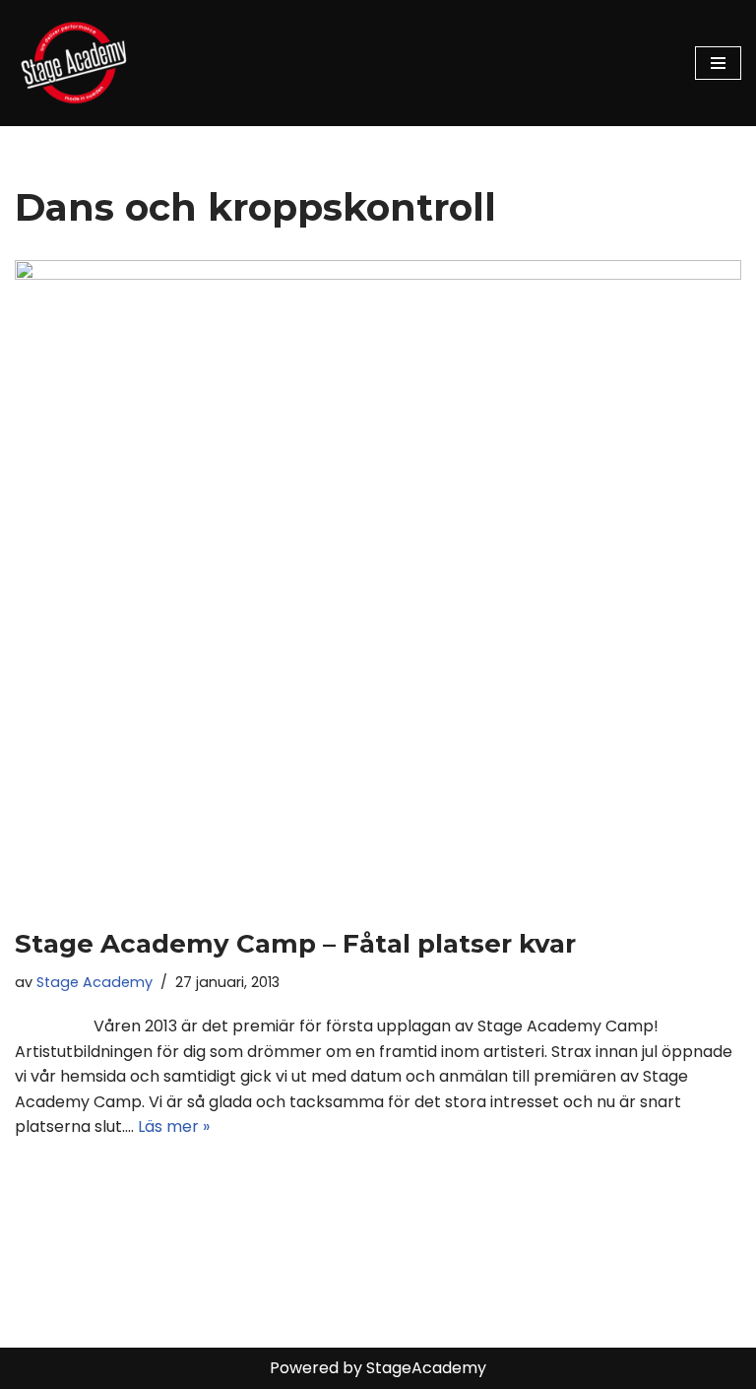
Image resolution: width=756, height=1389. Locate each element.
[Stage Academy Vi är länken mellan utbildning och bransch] (74, 63)
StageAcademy (426, 1367)
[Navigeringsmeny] (718, 63)
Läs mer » (174, 1126)
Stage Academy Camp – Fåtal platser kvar (295, 943)
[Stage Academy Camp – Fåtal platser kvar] (378, 583)
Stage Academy (94, 982)
